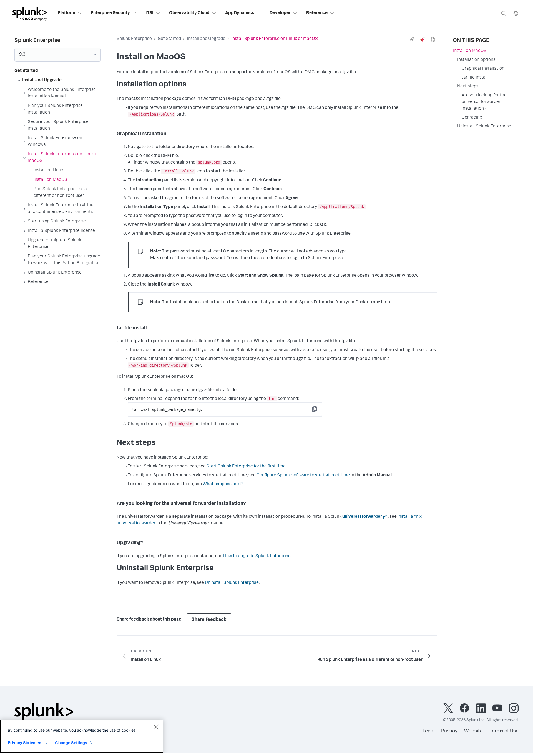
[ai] (422, 39)
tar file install (475, 78)
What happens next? (223, 484)
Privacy (449, 731)
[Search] (504, 13)
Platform (66, 13)
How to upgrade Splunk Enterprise (257, 556)
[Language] (516, 13)
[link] (412, 39)
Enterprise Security (110, 13)
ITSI (149, 13)
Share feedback (209, 619)
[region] (81, 736)
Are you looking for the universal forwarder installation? (484, 102)
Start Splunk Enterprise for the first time (246, 466)
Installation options (476, 60)
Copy (318, 411)
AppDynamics (239, 13)
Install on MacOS (469, 51)
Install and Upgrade (206, 39)
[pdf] (433, 39)
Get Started (169, 39)
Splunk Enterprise (134, 39)
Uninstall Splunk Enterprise (232, 583)
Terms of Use (504, 731)
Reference (317, 13)
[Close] (156, 727)
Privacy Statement (25, 742)
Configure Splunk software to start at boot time (303, 475)
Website (473, 731)
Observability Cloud (189, 13)
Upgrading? (473, 118)
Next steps (467, 86)
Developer (280, 13)
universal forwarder (362, 517)
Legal (428, 731)
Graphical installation (483, 69)
